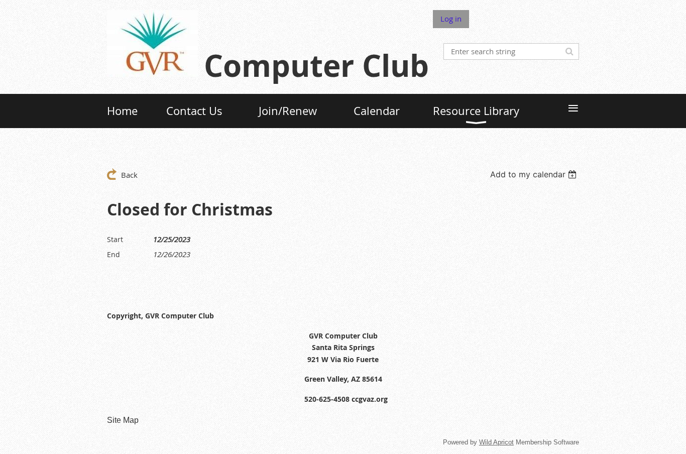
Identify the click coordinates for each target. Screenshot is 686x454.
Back (129, 175)
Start (115, 239)
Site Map (123, 420)
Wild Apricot (496, 442)
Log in (451, 19)
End (113, 254)
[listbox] (534, 174)
